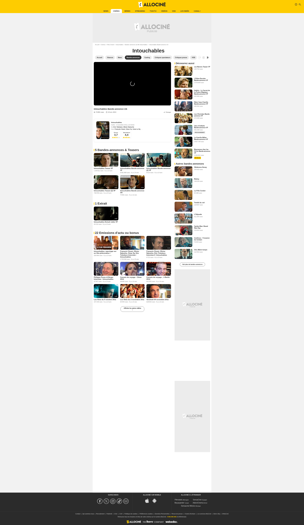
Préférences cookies (146, 514)
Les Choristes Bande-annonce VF (202, 115)
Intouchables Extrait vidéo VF (106, 222)
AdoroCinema (198, 503)
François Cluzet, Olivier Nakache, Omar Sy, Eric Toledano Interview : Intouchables (129, 254)
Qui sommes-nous (88, 514)
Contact (77, 514)
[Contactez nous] (126, 501)
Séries (127, 11)
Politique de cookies (131, 514)
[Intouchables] (102, 130)
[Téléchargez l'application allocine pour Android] (155, 500)
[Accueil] (152, 4)
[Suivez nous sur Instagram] (113, 501)
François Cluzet (120, 129)
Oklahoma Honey (200, 167)
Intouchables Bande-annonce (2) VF (158, 169)
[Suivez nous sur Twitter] (107, 501)
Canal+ (197, 11)
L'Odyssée (198, 214)
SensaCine (197, 500)
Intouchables (119, 44)
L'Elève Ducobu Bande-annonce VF (201, 79)
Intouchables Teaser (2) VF (105, 191)
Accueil (97, 44)
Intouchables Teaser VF (103, 168)
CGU (115, 514)
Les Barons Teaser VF (202, 67)
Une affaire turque (200, 250)
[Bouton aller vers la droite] (207, 57)
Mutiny (196, 179)
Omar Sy (129, 129)
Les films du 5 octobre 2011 (105, 299)
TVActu (153, 11)
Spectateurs (126, 132)
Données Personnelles (162, 514)
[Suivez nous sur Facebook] (100, 501)
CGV (120, 514)
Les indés (184, 11)
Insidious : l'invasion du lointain (202, 239)
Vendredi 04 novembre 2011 (157, 299)
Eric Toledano (118, 127)
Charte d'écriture (190, 514)
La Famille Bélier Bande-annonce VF (201, 138)
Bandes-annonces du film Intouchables (136, 44)
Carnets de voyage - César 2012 (131, 278)
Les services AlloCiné (204, 514)
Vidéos (164, 11)
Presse (116, 132)
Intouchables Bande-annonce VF (132, 169)
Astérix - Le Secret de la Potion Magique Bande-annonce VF (202, 92)
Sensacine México (188, 506)
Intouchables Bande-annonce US (132, 192)
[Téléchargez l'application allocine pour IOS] (148, 500)
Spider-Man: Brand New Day (201, 227)
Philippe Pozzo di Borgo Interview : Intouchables (103, 278)
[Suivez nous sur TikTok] (120, 501)
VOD (174, 11)
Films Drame (110, 44)
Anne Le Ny (136, 129)
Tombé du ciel (199, 202)
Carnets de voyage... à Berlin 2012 (158, 278)
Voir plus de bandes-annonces (192, 264)
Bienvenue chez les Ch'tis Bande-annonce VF (202, 151)
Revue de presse (177, 514)
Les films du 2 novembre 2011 (132, 299)
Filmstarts (178, 500)
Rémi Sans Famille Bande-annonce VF (201, 103)
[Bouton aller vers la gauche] (203, 57)
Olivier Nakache (128, 127)
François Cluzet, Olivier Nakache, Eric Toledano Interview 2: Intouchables (156, 253)
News (105, 11)
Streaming (140, 11)
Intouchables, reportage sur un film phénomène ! (105, 252)
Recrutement (100, 514)
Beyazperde (179, 503)
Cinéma (116, 11)
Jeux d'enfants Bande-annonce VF (201, 126)
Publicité (109, 514)
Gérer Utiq (216, 514)
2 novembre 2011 (122, 125)
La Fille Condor (200, 191)
